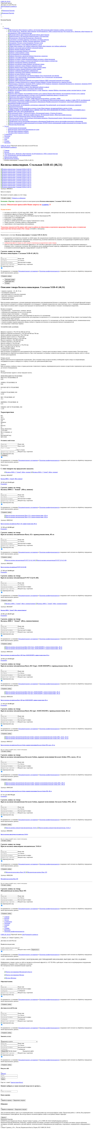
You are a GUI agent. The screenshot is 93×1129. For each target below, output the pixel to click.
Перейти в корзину (6, 1100)
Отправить (4, 455)
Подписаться (35, 949)
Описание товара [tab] (10, 279)
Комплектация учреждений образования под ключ (23, 129)
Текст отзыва (21, 450)
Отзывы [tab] (7, 283)
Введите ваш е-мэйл (24, 949)
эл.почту (45, 205)
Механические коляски (11, 158)
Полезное (7, 136)
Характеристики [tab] (9, 281)
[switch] (1, 268)
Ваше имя (21, 258)
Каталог (6, 28)
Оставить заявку (6, 198)
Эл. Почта (21, 260)
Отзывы (6, 141)
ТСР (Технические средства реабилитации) (17, 155)
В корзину (4, 484)
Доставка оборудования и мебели (18, 133)
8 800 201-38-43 (5, 1)
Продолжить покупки (19, 1100)
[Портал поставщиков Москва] (14, 975)
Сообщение (21, 990)
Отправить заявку (6, 276)
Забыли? (3, 1073)
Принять (3, 1117)
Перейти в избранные (7, 1109)
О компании (8, 134)
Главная (6, 150)
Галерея (6, 137)
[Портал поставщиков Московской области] (18, 972)
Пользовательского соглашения (28, 271)
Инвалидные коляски (11, 157)
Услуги (6, 126)
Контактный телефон (24, 262)
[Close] (1, 257)
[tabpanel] (46, 348)
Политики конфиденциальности (49, 271)
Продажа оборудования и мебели (18, 131)
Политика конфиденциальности (14, 931)
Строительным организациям (17, 128)
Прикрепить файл (28, 1051)
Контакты (7, 142)
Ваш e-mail (21, 446)
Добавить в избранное (19, 198)
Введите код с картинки (25, 264)
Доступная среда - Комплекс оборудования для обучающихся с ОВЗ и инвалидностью (31, 153)
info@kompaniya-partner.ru (9, 6)
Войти (3, 1079)
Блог (5, 139)
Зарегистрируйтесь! (17, 1082)
